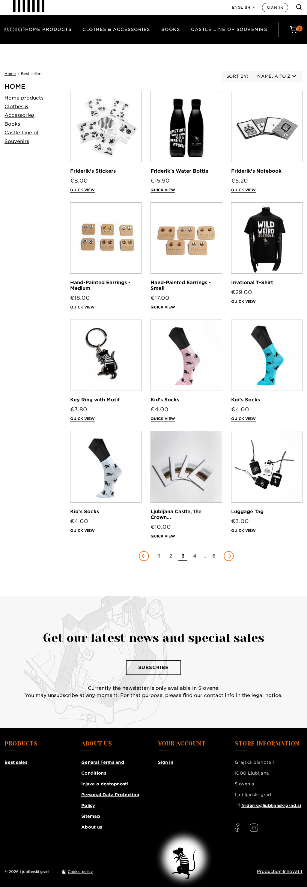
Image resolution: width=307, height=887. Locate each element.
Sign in (275, 7)
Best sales (15, 762)
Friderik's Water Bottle (179, 171)
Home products (48, 29)
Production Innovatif (280, 871)
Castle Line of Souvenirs (229, 29)
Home (14, 86)
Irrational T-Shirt (252, 282)
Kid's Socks (165, 400)
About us (91, 827)
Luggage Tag (247, 511)
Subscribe (153, 667)
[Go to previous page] (144, 556)
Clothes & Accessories (116, 29)
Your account (181, 743)
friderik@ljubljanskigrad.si (271, 805)
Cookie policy (80, 871)
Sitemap (90, 816)
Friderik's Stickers (93, 171)
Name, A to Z (273, 76)
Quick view (82, 190)
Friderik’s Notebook (256, 171)
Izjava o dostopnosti (104, 783)
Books (170, 29)
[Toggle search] (299, 6)
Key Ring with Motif (95, 400)
